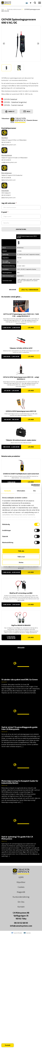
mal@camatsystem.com (9, 162)
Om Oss (21, 902)
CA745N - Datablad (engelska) (15, 102)
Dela (28, 111)
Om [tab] (34, 490)
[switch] (37, 530)
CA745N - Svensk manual (13, 105)
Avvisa (21, 562)
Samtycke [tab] (7, 490)
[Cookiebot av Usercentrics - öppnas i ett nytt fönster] (31, 485)
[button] (6, 67)
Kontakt (21, 906)
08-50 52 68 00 (21, 923)
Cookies (21, 887)
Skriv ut (11, 111)
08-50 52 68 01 (6, 195)
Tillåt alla (21, 551)
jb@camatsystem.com (8, 197)
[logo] (6, 3)
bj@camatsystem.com (8, 180)
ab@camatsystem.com (8, 144)
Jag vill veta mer (8, 203)
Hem (2, 9)
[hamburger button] (39, 3)
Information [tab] (21, 490)
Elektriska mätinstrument (14, 9)
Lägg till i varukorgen (29, 289)
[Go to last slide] (4, 43)
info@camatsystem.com (21, 926)
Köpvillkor (21, 882)
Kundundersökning (21, 897)
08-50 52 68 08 (6, 177)
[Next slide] (38, 43)
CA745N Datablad (10, 99)
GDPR (21, 877)
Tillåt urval (21, 557)
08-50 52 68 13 (6, 142)
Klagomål (21, 892)
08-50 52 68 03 (6, 160)
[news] (21, 672)
